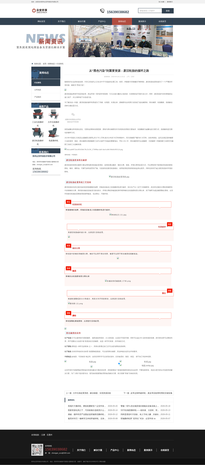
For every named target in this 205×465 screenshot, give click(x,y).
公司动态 (37, 90)
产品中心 (102, 21)
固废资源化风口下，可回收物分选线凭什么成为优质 (87, 410)
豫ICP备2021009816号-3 (91, 461)
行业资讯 (60, 64)
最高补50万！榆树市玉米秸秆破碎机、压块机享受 (87, 419)
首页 (44, 64)
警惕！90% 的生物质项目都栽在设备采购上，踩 (140, 406)
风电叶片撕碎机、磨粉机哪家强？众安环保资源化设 (87, 406)
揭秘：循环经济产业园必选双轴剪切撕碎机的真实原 (87, 414)
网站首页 (41, 21)
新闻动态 (122, 21)
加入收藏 (161, 2)
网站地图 (102, 461)
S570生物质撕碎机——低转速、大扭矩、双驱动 (140, 410)
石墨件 (49, 435)
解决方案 (82, 21)
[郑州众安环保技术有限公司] (63, 10)
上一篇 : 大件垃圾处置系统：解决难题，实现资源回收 (88, 393)
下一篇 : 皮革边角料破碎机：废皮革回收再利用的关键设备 (147, 393)
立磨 (43, 435)
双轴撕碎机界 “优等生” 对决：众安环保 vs (138, 419)
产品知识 (37, 97)
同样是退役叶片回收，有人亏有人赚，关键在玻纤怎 (141, 414)
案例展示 (170, 2)
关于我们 (61, 21)
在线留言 (162, 21)
